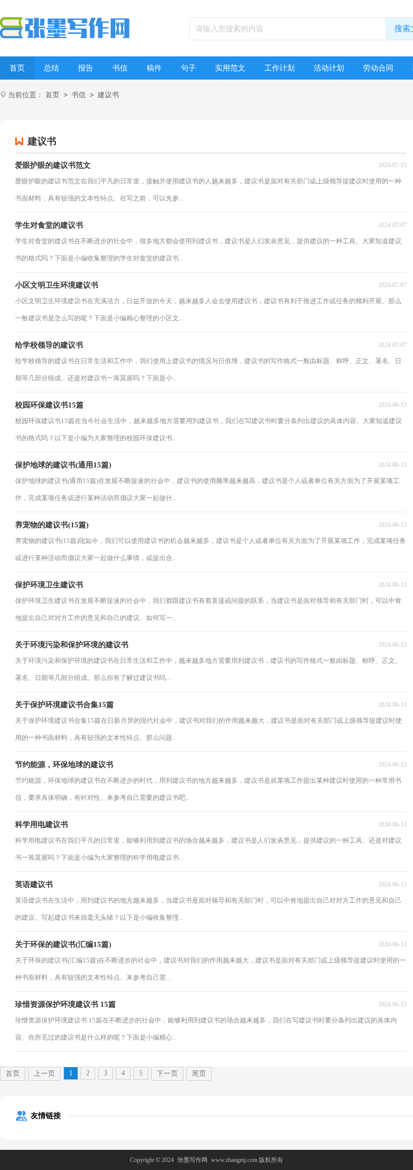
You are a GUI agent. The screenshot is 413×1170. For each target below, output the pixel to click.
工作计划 (279, 68)
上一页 (44, 1073)
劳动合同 (378, 68)
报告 (85, 68)
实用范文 (230, 68)
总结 (51, 68)
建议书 (108, 95)
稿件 (154, 68)
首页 (17, 68)
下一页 (167, 1073)
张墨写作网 (192, 1159)
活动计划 (329, 68)
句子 (188, 68)
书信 (119, 68)
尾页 (199, 1073)
